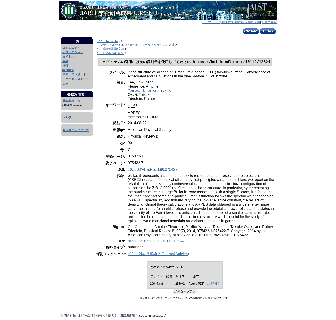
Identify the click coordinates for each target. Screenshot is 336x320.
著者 (65, 61)
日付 (65, 65)
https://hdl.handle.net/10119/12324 (156, 241)
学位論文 (68, 70)
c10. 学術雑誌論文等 (110, 49)
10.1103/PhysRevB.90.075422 (152, 169)
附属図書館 (269, 22)
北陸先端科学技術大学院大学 (240, 22)
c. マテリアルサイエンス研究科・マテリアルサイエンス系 (135, 45)
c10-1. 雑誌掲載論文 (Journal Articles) (158, 254)
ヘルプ (67, 117)
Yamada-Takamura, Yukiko (149, 90)
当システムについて (76, 130)
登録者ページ (71, 101)
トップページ (211, 22)
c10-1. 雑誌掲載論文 (110, 53)
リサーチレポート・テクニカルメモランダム (75, 79)
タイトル (68, 56)
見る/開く (213, 283)
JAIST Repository (108, 41)
